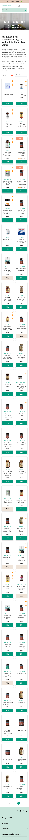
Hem (2, 33)
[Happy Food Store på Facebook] (17, 811)
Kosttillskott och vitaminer (9, 33)
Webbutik (5, 823)
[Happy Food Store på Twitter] (20, 811)
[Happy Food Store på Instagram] (23, 811)
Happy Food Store (8, 818)
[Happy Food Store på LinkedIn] (26, 811)
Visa (7, 278)
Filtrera (7, 75)
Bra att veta (5, 829)
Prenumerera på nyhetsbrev (11, 834)
